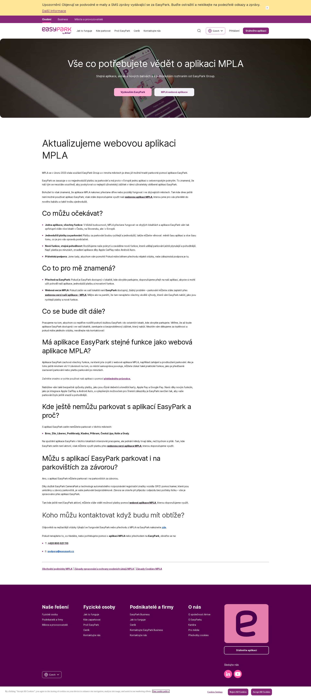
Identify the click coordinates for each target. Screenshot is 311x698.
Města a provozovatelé (55, 624)
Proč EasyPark (91, 624)
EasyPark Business (140, 614)
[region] (155, 692)
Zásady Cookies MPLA (149, 568)
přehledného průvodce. (117, 378)
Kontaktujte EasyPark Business (146, 630)
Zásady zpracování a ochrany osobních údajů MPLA (104, 568)
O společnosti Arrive (199, 614)
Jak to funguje (91, 614)
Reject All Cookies (238, 692)
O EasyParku (195, 619)
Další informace (54, 11)
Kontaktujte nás (91, 635)
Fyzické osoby (50, 614)
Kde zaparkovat (92, 619)
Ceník (86, 630)
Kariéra (192, 624)
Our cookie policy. (161, 691)
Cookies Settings (215, 692)
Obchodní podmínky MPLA (57, 568)
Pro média (193, 630)
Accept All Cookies (261, 692)
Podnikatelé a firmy (52, 619)
